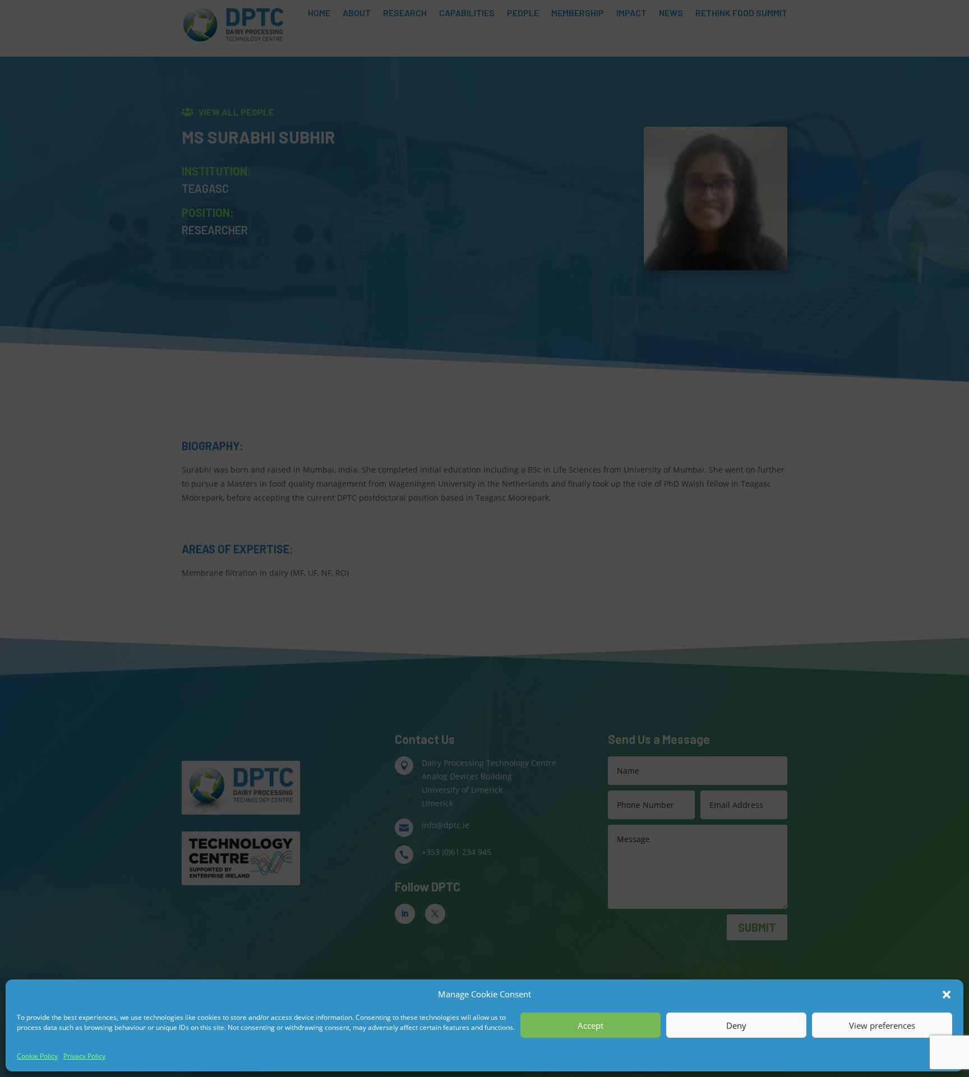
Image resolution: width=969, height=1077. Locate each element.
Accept (590, 1025)
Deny (736, 1025)
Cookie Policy (37, 1056)
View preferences (882, 1025)
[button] (946, 994)
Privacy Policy (84, 1056)
